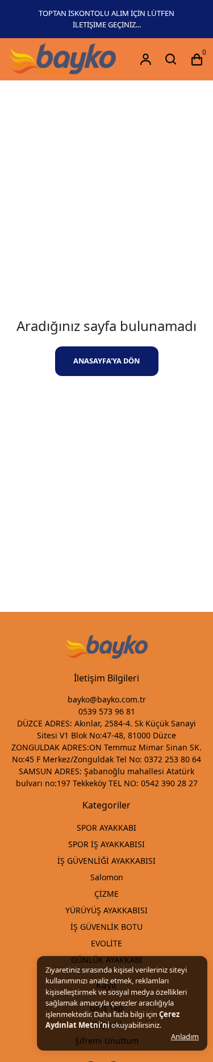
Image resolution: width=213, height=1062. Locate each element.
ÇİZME (106, 893)
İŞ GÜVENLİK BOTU (106, 926)
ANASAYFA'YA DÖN (106, 361)
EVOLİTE (106, 943)
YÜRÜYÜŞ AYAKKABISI (106, 910)
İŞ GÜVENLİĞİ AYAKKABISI (106, 860)
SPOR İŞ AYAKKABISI (106, 844)
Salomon (106, 877)
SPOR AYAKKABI (106, 827)
